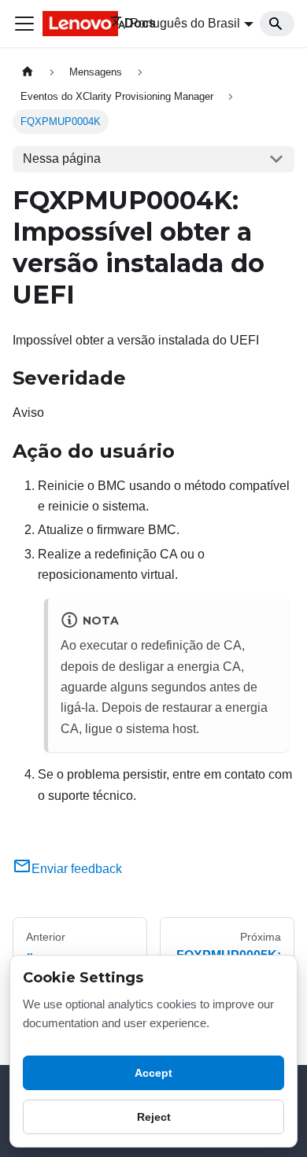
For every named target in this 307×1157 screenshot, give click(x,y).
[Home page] (28, 72)
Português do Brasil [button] (185, 23)
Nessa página (62, 158)
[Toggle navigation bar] (24, 23)
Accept (153, 1073)
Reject (154, 1117)
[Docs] (65, 23)
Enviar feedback (76, 868)
